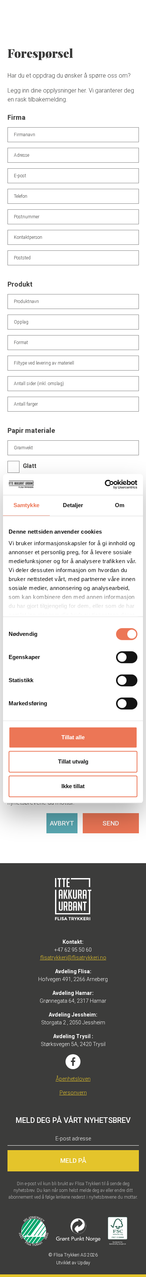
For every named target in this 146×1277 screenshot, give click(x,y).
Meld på (73, 1160)
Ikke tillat (73, 786)
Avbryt (62, 823)
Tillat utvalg (73, 761)
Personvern (73, 1093)
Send (111, 823)
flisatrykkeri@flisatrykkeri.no (73, 958)
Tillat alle (73, 737)
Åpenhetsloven (73, 1079)
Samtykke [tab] (26, 505)
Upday (83, 1262)
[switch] (126, 657)
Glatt (29, 465)
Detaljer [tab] (73, 505)
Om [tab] (119, 505)
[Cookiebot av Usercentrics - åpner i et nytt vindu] (105, 484)
